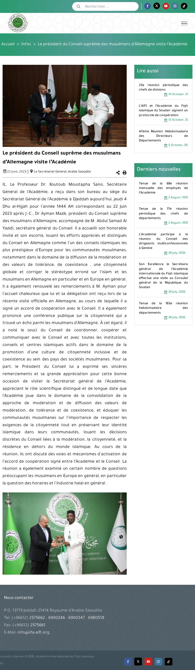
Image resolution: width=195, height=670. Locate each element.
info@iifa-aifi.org (34, 633)
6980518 (95, 618)
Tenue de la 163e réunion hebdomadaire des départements (163, 308)
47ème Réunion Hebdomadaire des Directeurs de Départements (163, 136)
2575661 (37, 625)
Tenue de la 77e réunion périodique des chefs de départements (163, 213)
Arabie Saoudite (79, 172)
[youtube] (148, 661)
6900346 (56, 618)
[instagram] (158, 661)
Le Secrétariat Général (50, 172)
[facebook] (128, 661)
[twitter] (138, 661)
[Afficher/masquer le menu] (184, 23)
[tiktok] (168, 661)
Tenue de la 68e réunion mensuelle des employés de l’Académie (163, 188)
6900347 (76, 618)
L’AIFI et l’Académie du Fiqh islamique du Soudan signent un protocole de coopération (163, 110)
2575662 (37, 618)
